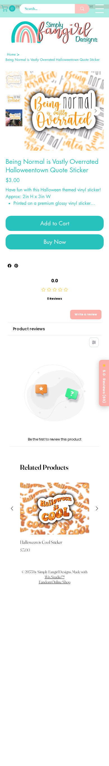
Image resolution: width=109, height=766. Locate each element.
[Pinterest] (16, 275)
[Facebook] (9, 275)
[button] (9, 8)
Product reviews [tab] (29, 338)
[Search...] (82, 8)
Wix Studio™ (55, 586)
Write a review (86, 324)
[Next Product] (97, 517)
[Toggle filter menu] (94, 351)
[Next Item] (95, 111)
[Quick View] (54, 518)
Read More (16, 213)
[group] (55, 530)
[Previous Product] (12, 517)
